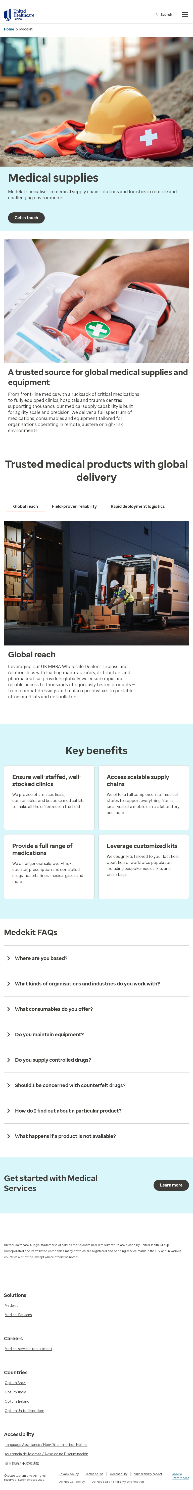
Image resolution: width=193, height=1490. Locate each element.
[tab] (25, 506)
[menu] (185, 14)
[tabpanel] (96, 612)
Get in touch (26, 217)
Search (166, 14)
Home (9, 29)
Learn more (171, 1185)
